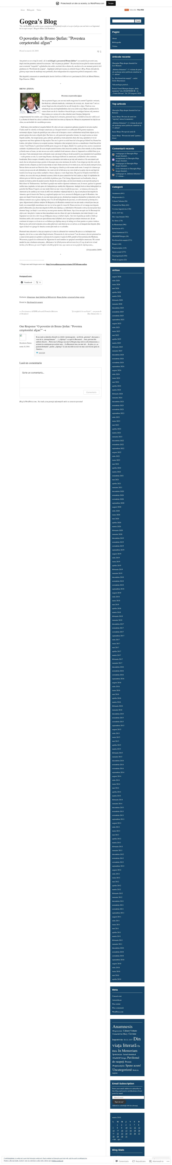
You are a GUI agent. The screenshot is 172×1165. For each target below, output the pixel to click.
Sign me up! (119, 1102)
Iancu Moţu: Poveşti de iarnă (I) (123, 131)
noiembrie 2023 (118, 405)
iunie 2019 (116, 561)
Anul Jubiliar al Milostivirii (46, 297)
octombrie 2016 (118, 674)
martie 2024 (116, 390)
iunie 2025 (116, 331)
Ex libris (115, 220)
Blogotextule (117, 197)
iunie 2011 (116, 924)
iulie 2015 (116, 733)
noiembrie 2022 (118, 444)
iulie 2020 (116, 511)
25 (131, 1133)
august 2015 (116, 729)
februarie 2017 (117, 659)
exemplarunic (121, 158)
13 (139, 1127)
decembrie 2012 (118, 854)
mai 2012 (115, 881)
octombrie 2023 (118, 409)
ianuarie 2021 (117, 487)
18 (131, 1130)
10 (126, 1127)
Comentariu (91, 392)
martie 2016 (116, 702)
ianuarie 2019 (117, 573)
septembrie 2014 (118, 772)
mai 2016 (115, 694)
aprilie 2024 (116, 386)
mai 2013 (115, 835)
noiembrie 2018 (118, 581)
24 (126, 1133)
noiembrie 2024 (118, 358)
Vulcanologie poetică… (121, 84)
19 (135, 1130)
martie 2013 (116, 842)
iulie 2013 (116, 827)
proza (82, 297)
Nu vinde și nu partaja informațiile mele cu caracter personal (60, 401)
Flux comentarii (118, 1008)
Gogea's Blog (38, 21)
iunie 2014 (116, 784)
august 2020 (116, 507)
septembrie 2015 (118, 725)
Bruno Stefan (62, 297)
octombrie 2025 (118, 315)
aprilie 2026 (116, 292)
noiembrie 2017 (118, 628)
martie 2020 (116, 526)
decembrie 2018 (118, 577)
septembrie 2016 (118, 678)
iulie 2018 (116, 596)
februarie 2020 (117, 530)
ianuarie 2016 (117, 710)
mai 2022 (115, 464)
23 (122, 1133)
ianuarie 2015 (117, 756)
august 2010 (116, 963)
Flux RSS (140, 10)
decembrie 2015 (118, 714)
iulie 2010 (116, 967)
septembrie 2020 (118, 503)
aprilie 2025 (116, 339)
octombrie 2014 (118, 768)
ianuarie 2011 (117, 944)
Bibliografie (30, 10)
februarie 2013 (117, 846)
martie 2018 (116, 612)
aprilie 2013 (116, 838)
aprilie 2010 (116, 979)
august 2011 (116, 916)
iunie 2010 (116, 971)
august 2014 (116, 776)
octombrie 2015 (118, 721)
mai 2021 (115, 479)
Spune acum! (117, 252)
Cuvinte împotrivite (119, 209)
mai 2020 (115, 518)
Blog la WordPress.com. (28, 401)
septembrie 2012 (118, 866)
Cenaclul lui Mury (119, 205)
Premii (114, 244)
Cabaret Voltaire (118, 201)
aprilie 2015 (116, 745)
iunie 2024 (116, 378)
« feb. (114, 1139)
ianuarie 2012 (117, 897)
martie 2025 (116, 343)
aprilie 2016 (116, 698)
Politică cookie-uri (57, 1161)
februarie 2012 (117, 893)
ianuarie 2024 (117, 397)
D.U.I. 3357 (116, 213)
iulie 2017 (116, 639)
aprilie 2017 (116, 651)
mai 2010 (115, 975)
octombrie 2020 (118, 499)
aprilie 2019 (116, 565)
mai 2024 (115, 382)
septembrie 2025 (118, 319)
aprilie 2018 (116, 608)
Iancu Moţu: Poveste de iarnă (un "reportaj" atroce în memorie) (124, 117)
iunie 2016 (116, 690)
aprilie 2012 (116, 885)
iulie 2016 (116, 686)
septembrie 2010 (118, 959)
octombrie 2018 (118, 585)
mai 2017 (115, 647)
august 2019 (116, 553)
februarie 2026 (117, 300)
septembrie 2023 (118, 413)
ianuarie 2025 (117, 351)
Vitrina (39, 10)
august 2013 (116, 823)
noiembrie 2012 (118, 858)
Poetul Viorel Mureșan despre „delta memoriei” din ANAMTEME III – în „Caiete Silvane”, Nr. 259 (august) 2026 (126, 90)
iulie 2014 (116, 780)
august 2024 (116, 370)
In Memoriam (117, 224)
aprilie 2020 (116, 522)
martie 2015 (116, 749)
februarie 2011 (117, 940)
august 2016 (116, 682)
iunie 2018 (116, 600)
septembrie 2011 (118, 913)
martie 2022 (116, 472)
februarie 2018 (117, 616)
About (23, 10)
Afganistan (31, 297)
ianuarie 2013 (117, 850)
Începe (111, 3)
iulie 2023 (116, 417)
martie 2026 (116, 296)
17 (126, 1130)
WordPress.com (117, 1011)
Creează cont (117, 996)
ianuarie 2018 (117, 620)
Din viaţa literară (118, 216)
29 (118, 1136)
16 (122, 1130)
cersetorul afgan (73, 297)
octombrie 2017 (118, 632)
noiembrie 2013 (118, 811)
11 (131, 1127)
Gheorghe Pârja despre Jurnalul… (127, 154)
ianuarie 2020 (117, 534)
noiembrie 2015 (118, 717)
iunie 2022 (116, 460)
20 (139, 1130)
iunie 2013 (116, 831)
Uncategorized (117, 256)
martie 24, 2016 (24, 346)
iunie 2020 (116, 514)
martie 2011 (116, 936)
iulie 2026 (116, 280)
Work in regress (117, 259)
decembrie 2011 (118, 901)
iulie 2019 (116, 557)
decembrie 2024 (118, 354)
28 (113, 1136)
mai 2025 (115, 335)
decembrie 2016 (118, 667)
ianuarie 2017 (117, 663)
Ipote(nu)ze (116, 228)
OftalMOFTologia (118, 236)
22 (118, 1133)
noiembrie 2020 (118, 495)
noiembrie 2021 (118, 475)
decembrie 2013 (118, 807)
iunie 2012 (116, 877)
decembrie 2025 (118, 308)
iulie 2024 (116, 374)
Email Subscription (123, 1083)
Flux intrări (116, 1004)
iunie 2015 (116, 737)
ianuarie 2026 (117, 304)
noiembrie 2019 (118, 542)
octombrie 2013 (118, 815)
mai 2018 (115, 604)
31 (126, 1136)
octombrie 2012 (118, 862)
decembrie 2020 (118, 491)
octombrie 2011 (118, 909)
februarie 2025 (117, 347)
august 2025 (116, 323)
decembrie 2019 (118, 538)
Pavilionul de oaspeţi (35, 302)
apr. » (119, 1139)
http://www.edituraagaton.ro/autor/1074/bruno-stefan (66, 264)
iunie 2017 (116, 643)
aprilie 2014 (116, 792)
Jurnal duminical (118, 232)
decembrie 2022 (118, 440)
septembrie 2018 (118, 589)
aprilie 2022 (116, 468)
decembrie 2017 (118, 624)
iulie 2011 (116, 920)
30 (122, 1136)
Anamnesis (116, 193)
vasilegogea (120, 153)
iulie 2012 (116, 874)
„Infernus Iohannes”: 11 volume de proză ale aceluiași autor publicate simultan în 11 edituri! (127, 72)
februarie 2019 (117, 569)
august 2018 (116, 593)
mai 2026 (115, 288)
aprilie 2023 (116, 429)
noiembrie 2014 (118, 764)
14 (113, 1130)
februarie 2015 (117, 753)
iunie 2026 (116, 284)
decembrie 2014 (118, 760)
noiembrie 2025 (118, 311)
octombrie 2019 (118, 546)
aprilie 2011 (116, 932)
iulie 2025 (116, 327)
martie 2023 (116, 432)
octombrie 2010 (118, 956)
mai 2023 (115, 425)
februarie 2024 (117, 393)
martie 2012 (116, 889)
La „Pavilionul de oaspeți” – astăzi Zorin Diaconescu (124, 79)
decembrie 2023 (118, 401)
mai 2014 (115, 788)
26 (135, 1133)
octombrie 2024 (118, 362)
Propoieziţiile (117, 248)
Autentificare (117, 1000)
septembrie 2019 (118, 550)
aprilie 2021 (116, 483)
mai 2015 (115, 741)
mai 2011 (115, 928)
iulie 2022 (116, 456)
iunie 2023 (116, 421)
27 (139, 1133)
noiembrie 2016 (118, 671)
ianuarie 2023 (117, 436)
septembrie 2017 (118, 635)
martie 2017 (116, 655)
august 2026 (116, 276)
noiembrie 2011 (118, 905)
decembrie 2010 (118, 948)
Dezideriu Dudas (25, 343)
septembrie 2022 (118, 448)
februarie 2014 (117, 799)
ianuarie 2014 (117, 803)
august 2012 (116, 870)
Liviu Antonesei (122, 168)
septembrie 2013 (118, 819)
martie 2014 (116, 795)
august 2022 (116, 452)
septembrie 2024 (118, 366)
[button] (29, 103)
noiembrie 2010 (118, 952)
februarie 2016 (117, 706)
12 (135, 1127)
